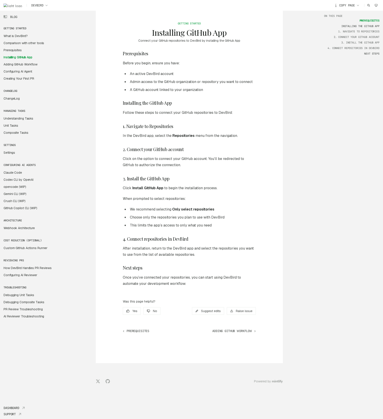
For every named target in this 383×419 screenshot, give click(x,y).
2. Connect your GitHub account (356, 37)
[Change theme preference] (376, 5)
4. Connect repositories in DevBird (353, 48)
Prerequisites (369, 20)
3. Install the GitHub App (360, 42)
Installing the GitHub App (360, 26)
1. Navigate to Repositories (358, 31)
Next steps (371, 53)
